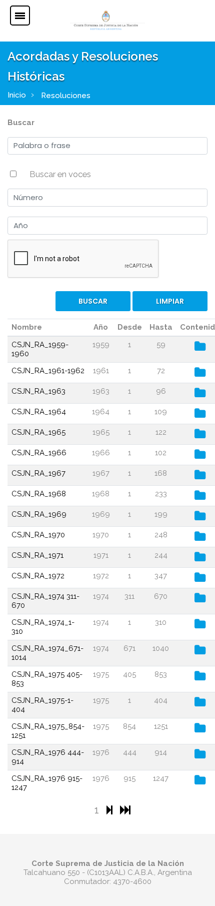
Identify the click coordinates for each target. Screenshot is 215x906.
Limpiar (170, 301)
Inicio (17, 95)
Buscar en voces (60, 174)
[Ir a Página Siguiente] (110, 809)
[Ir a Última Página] (125, 809)
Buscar (21, 122)
